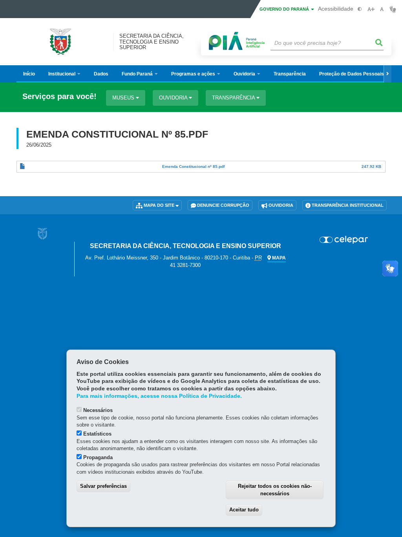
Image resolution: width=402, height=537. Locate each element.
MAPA (278, 258)
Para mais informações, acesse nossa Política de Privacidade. (159, 396)
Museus (124, 98)
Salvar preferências (103, 486)
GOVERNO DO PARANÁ (284, 9)
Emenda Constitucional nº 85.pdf (193, 166)
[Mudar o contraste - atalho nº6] (359, 9)
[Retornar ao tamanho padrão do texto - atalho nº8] (381, 9)
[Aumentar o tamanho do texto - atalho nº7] (370, 9)
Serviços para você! (59, 96)
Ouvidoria (174, 98)
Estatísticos (97, 434)
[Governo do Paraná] (42, 233)
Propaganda (98, 457)
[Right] (387, 74)
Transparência (234, 98)
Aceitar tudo (244, 510)
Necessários (98, 410)
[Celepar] (344, 240)
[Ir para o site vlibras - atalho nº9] (392, 9)
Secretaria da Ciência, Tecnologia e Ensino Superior (151, 41)
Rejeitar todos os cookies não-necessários (275, 490)
